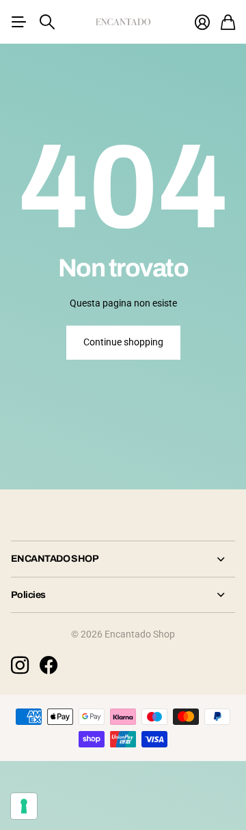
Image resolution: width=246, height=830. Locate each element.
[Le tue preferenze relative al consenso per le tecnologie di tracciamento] (24, 806)
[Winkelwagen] (228, 22)
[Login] (202, 22)
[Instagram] (20, 665)
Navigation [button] (18, 22)
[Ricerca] (47, 22)
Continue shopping (123, 342)
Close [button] (123, 559)
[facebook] (48, 665)
